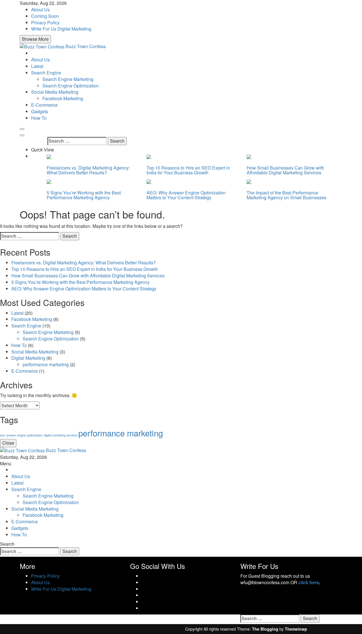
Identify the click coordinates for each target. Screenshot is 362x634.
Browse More (35, 39)
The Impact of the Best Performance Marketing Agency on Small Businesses (286, 195)
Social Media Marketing (54, 92)
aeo (2, 435)
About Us (40, 9)
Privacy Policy (45, 22)
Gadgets (39, 111)
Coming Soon (45, 16)
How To (39, 118)
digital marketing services (60, 435)
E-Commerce (44, 105)
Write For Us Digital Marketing (61, 28)
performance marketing (46, 364)
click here (308, 582)
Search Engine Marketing (67, 79)
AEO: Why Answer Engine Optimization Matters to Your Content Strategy (186, 195)
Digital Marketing (28, 358)
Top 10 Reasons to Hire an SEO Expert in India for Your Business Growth (188, 170)
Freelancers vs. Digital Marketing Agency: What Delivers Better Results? (88, 170)
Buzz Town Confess (86, 46)
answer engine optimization (24, 435)
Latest (37, 66)
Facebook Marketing (62, 98)
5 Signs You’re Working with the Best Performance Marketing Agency (84, 195)
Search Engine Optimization (70, 85)
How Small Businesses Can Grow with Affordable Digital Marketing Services (285, 170)
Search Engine (46, 72)
